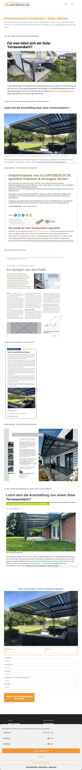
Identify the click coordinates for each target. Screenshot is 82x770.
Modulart (7, 671)
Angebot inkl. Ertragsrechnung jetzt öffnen (19, 697)
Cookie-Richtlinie (32, 767)
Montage (7, 684)
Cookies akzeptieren (41, 751)
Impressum (52, 767)
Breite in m (9, 649)
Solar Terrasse (14, 724)
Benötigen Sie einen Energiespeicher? (17, 677)
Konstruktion (8, 664)
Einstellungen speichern (41, 762)
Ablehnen (41, 757)
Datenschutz (43, 767)
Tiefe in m (48, 649)
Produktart (7, 658)
